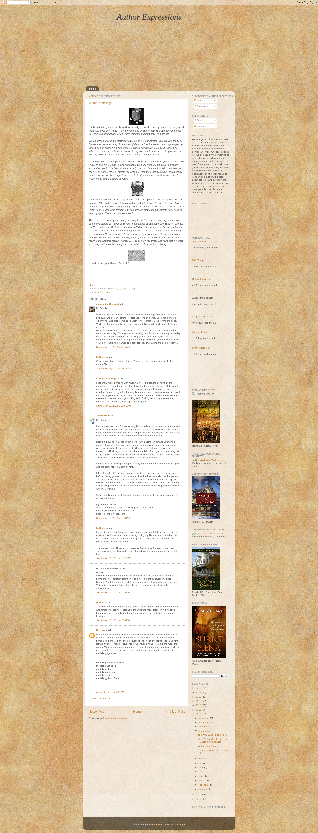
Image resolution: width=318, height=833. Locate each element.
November (204, 722)
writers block (103, 292)
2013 (199, 710)
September (204, 731)
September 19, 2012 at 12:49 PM (113, 558)
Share (92, 285)
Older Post (177, 711)
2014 (199, 705)
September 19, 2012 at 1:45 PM (113, 592)
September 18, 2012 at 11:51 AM (113, 406)
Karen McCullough (106, 378)
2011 (198, 794)
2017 (199, 692)
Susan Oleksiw (200, 332)
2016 (199, 697)
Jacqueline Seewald (107, 304)
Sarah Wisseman (201, 348)
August (202, 758)
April (201, 776)
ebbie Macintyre (202, 279)
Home (92, 88)
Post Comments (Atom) (115, 718)
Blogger (181, 824)
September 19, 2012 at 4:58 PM (113, 620)
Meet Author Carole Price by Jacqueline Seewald (212, 740)
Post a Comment (101, 698)
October (203, 726)
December (204, 718)
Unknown (101, 630)
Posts (199, 100)
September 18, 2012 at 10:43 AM (113, 368)
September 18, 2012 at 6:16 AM (113, 347)
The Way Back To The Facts (212, 735)
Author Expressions (149, 16)
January (203, 789)
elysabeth (101, 416)
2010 (199, 799)
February (203, 785)
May (201, 771)
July (200, 763)
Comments (202, 106)
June (201, 767)
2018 (199, 688)
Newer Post (97, 711)
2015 (199, 701)
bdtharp (100, 357)
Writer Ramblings (100, 103)
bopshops (157, 824)
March (202, 780)
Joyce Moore (199, 241)
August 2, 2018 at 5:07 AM (110, 692)
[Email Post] (133, 288)
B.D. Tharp (198, 260)
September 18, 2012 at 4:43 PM (113, 518)
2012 (199, 714)
